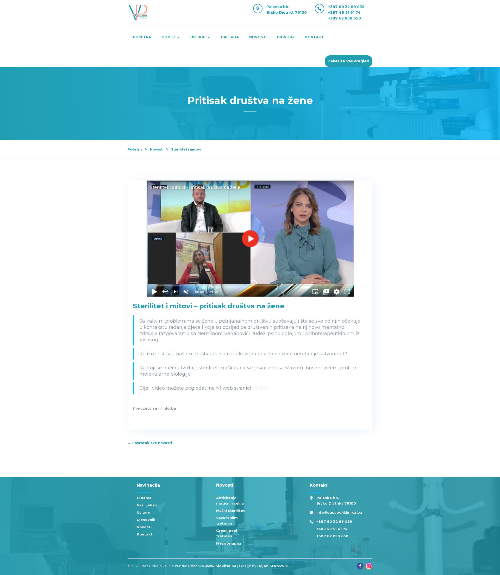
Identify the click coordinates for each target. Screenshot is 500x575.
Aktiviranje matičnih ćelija (230, 500)
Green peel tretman (226, 533)
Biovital (286, 37)
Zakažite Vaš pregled (348, 61)
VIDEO (260, 388)
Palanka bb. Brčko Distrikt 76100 (336, 500)
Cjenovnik (146, 520)
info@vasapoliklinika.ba (339, 512)
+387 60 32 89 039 (346, 6)
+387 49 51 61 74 (344, 12)
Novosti (157, 149)
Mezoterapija (228, 543)
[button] (170, 37)
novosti (258, 37)
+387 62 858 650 (344, 18)
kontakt (314, 37)
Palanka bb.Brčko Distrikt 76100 (286, 9)
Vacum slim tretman (227, 520)
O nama (144, 498)
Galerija (230, 37)
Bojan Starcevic (272, 566)
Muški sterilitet (230, 510)
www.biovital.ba (220, 566)
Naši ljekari (147, 505)
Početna (142, 37)
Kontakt (145, 534)
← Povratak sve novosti (150, 442)
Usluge (143, 512)
